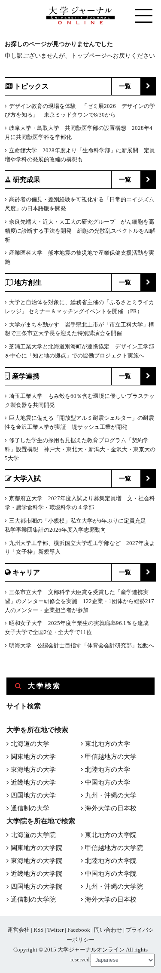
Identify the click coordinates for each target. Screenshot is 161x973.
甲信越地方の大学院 (114, 847)
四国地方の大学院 (36, 886)
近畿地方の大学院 (36, 873)
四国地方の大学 (33, 795)
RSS (38, 930)
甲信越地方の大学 (111, 756)
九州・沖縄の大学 (111, 795)
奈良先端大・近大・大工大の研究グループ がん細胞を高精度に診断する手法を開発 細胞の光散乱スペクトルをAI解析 (80, 231)
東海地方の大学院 (36, 860)
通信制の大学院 (33, 899)
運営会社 (18, 930)
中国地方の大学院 (111, 873)
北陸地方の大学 (107, 769)
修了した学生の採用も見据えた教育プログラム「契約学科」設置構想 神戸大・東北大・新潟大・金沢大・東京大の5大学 (80, 449)
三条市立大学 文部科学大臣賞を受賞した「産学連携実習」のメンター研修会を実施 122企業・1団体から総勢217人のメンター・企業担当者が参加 (79, 601)
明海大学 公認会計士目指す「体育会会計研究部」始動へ (81, 645)
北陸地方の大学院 (111, 860)
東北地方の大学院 (111, 834)
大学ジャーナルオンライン (91, 949)
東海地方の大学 (33, 769)
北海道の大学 (30, 743)
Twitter (55, 930)
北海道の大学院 (33, 834)
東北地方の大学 (107, 743)
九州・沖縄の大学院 (114, 886)
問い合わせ (108, 930)
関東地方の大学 (33, 756)
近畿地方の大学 (33, 782)
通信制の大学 (30, 808)
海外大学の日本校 (111, 808)
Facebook (78, 930)
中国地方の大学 (107, 782)
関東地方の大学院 (36, 847)
